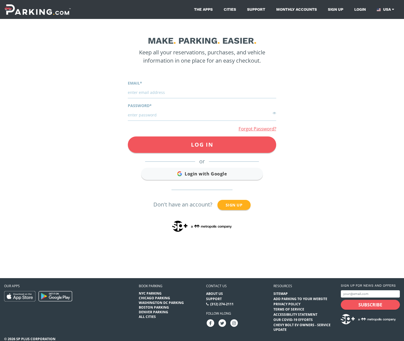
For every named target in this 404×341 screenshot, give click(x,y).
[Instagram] (234, 322)
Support (256, 9)
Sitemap (280, 293)
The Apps (203, 9)
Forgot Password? (257, 128)
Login (360, 9)
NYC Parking (150, 293)
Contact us (216, 286)
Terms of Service (288, 309)
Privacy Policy (286, 304)
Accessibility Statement (295, 314)
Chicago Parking (154, 298)
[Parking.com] (38, 9)
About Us (214, 293)
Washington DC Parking (161, 302)
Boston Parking (154, 307)
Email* (135, 83)
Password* (140, 105)
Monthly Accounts (296, 9)
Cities (230, 9)
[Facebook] (210, 322)
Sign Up (234, 205)
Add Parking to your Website (300, 299)
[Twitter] (222, 322)
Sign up (335, 9)
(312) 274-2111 (222, 304)
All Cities (147, 316)
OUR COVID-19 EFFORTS (293, 319)
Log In (202, 144)
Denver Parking (153, 312)
